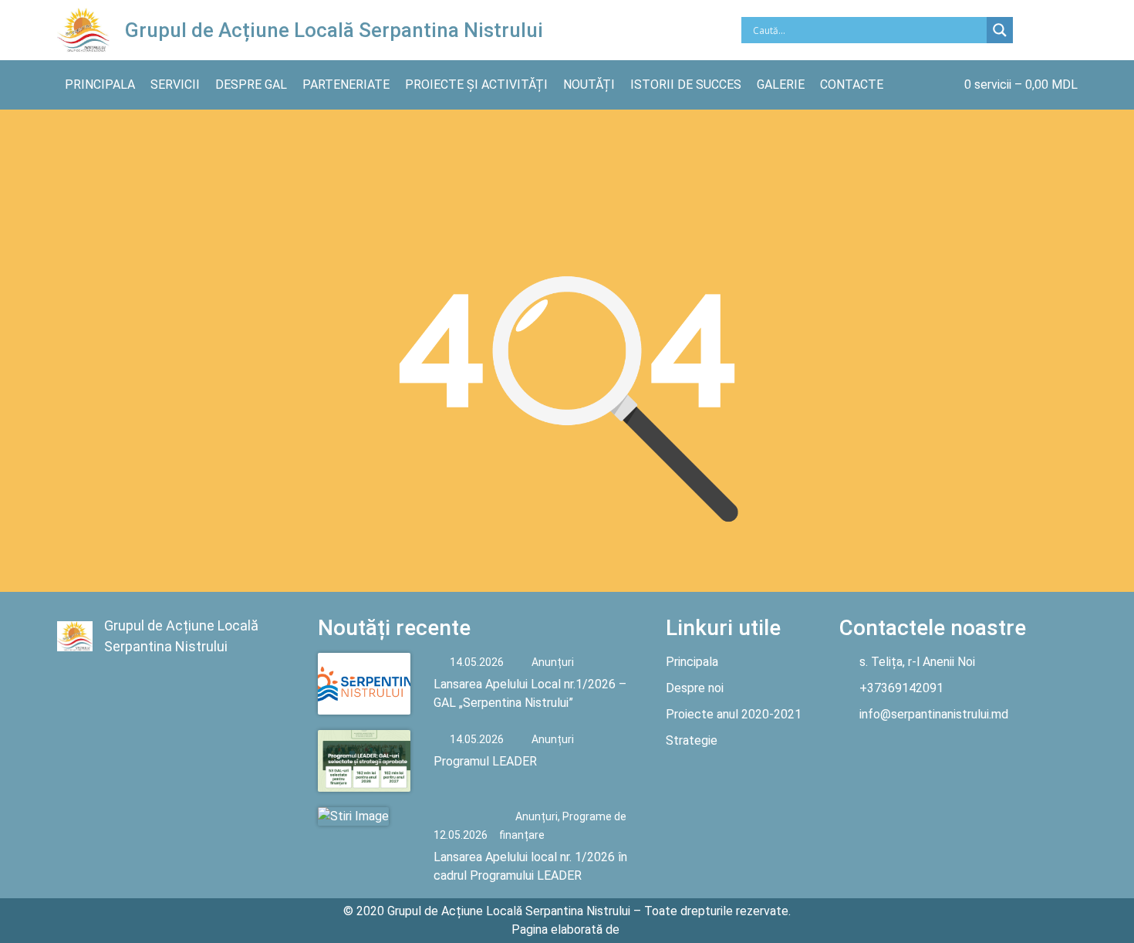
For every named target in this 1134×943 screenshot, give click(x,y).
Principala (100, 84)
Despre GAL (251, 84)
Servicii (175, 84)
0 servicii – (1021, 84)
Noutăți (589, 84)
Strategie (691, 740)
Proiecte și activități (476, 84)
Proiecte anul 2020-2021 (734, 714)
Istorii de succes (685, 84)
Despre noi (695, 688)
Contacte (851, 84)
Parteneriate (346, 84)
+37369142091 (901, 688)
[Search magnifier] (1000, 30)
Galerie (781, 84)
